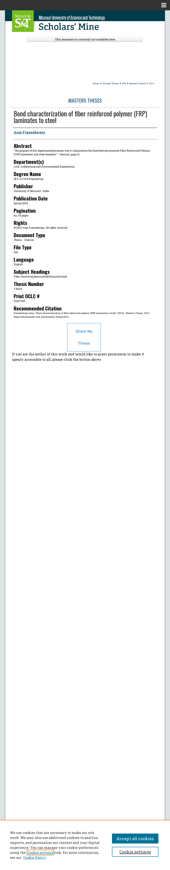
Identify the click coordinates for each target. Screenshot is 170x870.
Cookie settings (40, 852)
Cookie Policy (34, 857)
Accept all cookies (135, 838)
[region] (85, 845)
